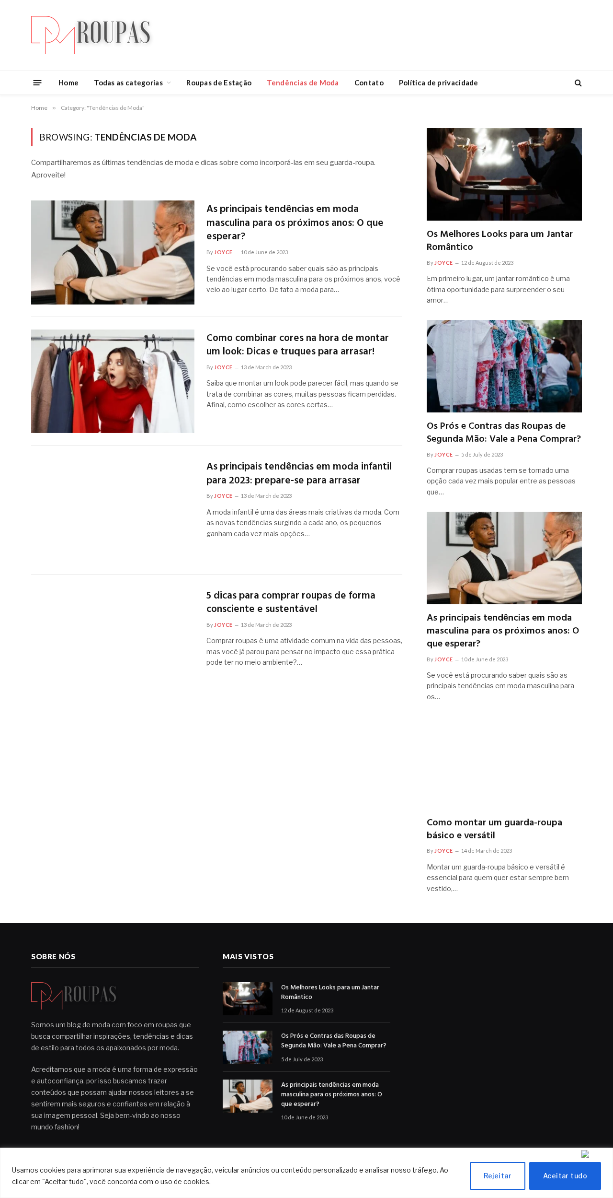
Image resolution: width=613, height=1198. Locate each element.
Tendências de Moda (303, 82)
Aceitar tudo (565, 1176)
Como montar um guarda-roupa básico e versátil (494, 830)
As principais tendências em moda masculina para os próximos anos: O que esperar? (295, 223)
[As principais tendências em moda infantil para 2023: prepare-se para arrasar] (112, 510)
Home (68, 82)
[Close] (595, 1154)
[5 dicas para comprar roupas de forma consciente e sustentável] (112, 639)
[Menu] (38, 82)
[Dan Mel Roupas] (98, 35)
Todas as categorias (128, 82)
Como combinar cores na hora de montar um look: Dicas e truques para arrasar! (297, 345)
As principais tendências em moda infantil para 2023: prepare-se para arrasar (299, 474)
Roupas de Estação (218, 82)
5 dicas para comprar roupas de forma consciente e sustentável (290, 603)
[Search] (577, 83)
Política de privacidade (438, 82)
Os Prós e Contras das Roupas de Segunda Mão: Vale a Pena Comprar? (504, 433)
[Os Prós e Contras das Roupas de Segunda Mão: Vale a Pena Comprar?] (504, 366)
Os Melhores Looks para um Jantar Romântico (500, 241)
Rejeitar (497, 1176)
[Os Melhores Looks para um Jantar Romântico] (504, 174)
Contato (369, 82)
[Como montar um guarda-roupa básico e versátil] (504, 762)
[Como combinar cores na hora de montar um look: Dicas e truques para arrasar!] (112, 381)
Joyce (223, 252)
